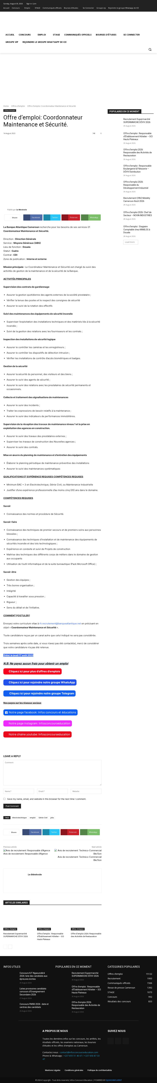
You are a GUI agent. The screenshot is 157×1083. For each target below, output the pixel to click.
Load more (130, 242)
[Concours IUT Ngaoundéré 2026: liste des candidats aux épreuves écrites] (10, 976)
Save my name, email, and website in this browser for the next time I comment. (46, 799)
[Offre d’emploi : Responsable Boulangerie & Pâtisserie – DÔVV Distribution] (114, 169)
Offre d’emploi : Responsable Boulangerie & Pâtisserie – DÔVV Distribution (137, 169)
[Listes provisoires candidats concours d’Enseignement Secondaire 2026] (10, 992)
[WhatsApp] (126, 1041)
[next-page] (10, 947)
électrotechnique (19, 817)
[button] (150, 49)
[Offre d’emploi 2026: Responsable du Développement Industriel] (114, 185)
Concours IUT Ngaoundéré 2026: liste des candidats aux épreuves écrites (33, 976)
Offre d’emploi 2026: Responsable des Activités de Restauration (137, 152)
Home (6, 106)
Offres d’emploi (18, 106)
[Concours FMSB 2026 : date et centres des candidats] (10, 1007)
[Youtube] (152, 8)
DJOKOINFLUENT (114, 1080)
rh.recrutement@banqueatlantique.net (60, 623)
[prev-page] (5, 947)
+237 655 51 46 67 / (73, 1055)
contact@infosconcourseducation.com (79, 1052)
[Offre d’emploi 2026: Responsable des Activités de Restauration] (86, 919)
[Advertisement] (78, 76)
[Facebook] (143, 8)
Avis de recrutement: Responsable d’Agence (25, 853)
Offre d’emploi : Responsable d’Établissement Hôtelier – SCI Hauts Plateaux (50, 936)
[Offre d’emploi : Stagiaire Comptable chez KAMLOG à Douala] (114, 230)
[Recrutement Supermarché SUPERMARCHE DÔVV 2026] (18, 919)
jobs (52, 817)
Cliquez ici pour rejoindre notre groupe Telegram (41, 693)
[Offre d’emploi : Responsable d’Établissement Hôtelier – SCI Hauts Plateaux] (52, 919)
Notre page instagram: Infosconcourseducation (39, 723)
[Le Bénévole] (5, 209)
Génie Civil (43, 817)
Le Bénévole (21, 209)
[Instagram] (147, 8)
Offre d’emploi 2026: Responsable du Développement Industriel (135, 185)
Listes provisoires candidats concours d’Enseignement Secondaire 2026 (33, 991)
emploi (33, 817)
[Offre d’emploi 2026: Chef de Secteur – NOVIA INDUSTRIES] (114, 216)
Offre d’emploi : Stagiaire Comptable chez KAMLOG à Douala (136, 229)
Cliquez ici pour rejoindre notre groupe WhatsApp (42, 682)
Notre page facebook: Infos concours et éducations (42, 712)
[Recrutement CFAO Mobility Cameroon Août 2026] (114, 201)
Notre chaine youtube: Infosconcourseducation (39, 734)
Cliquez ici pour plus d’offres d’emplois (34, 671)
